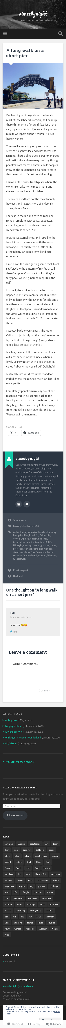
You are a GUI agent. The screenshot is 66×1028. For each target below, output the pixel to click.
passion (45, 545)
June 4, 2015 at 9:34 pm (21, 617)
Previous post (20, 570)
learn (7, 892)
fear (28, 868)
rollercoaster (20, 549)
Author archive (18, 504)
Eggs (48, 862)
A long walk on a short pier (25, 53)
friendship (9, 874)
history (20, 880)
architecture (35, 844)
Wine (7, 935)
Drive (38, 862)
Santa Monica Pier (38, 549)
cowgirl (8, 862)
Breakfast (27, 850)
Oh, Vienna (11, 743)
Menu (5, 34)
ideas (30, 880)
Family (18, 868)
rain (6, 917)
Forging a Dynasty (15, 726)
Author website (26, 504)
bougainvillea (20, 535)
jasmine (39, 542)
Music (19, 904)
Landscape (54, 886)
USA (36, 526)
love (6, 898)
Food (36, 868)
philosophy (20, 910)
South (38, 917)
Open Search (60, 34)
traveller (18, 555)
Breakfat (33, 535)
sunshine (25, 552)
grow (28, 874)
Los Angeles (19, 526)
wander (42, 555)
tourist (30, 923)
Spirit (7, 923)
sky (30, 917)
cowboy (55, 856)
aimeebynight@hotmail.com (18, 986)
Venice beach (30, 555)
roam (53, 545)
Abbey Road (12, 720)
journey (41, 886)
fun (19, 874)
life (50, 542)
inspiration (19, 542)
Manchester (18, 898)
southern (50, 917)
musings (28, 545)
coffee (16, 539)
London (50, 892)
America (32, 532)
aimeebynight (33, 13)
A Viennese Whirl (14, 731)
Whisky (55, 929)
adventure (9, 844)
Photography (35, 910)
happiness (55, 874)
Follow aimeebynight (20, 787)
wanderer (30, 929)
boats (16, 850)
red (14, 917)
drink (29, 862)
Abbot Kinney (20, 532)
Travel (30, 526)
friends (46, 868)
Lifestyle (17, 545)
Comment (44, 690)
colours (27, 856)
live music (38, 892)
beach (41, 532)
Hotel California (38, 539)
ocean (37, 545)
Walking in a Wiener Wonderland (23, 737)
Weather (51, 555)
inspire (30, 542)
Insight (56, 880)
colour (17, 856)
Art (46, 844)
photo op (49, 910)
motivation (46, 898)
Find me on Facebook (19, 762)
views (7, 929)
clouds (51, 850)
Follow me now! (15, 815)
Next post (18, 576)
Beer (7, 850)
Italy (31, 886)
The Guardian (38, 552)
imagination (42, 880)
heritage (8, 880)
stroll (16, 552)
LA (46, 542)
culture (19, 862)
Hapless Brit (40, 874)
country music (41, 856)
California (44, 535)
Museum (8, 904)
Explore (25, 539)
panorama (54, 904)
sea (50, 549)
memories (32, 898)
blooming (51, 532)
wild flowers (19, 559)
